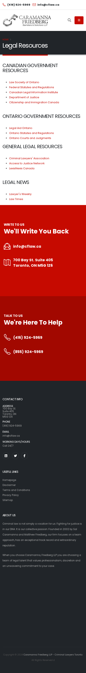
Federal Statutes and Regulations (31, 87)
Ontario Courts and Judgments (30, 138)
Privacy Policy (11, 495)
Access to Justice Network (27, 163)
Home (6, 39)
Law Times (16, 199)
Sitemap (8, 500)
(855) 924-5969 (28, 351)
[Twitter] (15, 455)
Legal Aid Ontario (20, 128)
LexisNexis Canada (21, 168)
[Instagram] (6, 455)
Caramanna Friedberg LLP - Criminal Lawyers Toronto (53, 654)
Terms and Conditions (16, 490)
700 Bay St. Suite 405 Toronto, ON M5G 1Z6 (33, 262)
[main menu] (79, 20)
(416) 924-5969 (27, 337)
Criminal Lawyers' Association (29, 158)
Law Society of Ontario (24, 82)
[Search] (69, 20)
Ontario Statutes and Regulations (31, 133)
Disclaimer (9, 485)
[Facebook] (24, 455)
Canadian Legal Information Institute (33, 92)
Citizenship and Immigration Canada (34, 102)
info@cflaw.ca (27, 246)
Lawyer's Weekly (20, 194)
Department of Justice (24, 97)
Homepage (9, 480)
